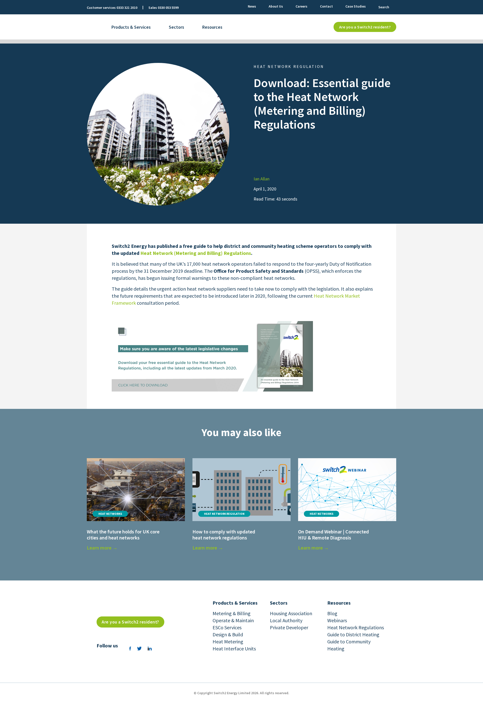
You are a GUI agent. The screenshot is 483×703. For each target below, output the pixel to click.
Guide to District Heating (353, 634)
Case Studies (355, 6)
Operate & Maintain (233, 620)
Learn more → (102, 547)
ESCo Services (227, 627)
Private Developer (289, 627)
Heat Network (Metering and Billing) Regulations (195, 253)
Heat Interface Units (234, 648)
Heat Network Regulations (355, 627)
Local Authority (286, 620)
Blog (332, 613)
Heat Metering (228, 641)
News (252, 6)
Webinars (337, 620)
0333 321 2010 (126, 7)
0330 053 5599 (168, 7)
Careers (301, 6)
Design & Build (228, 634)
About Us (276, 6)
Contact (326, 6)
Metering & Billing (232, 613)
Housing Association (291, 613)
